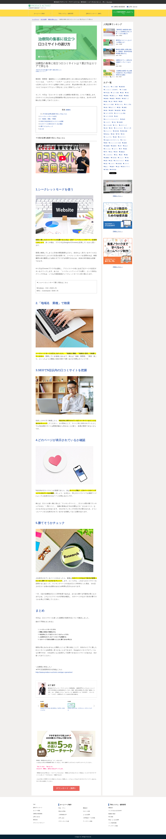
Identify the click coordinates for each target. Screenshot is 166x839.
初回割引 (114, 145)
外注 (111, 151)
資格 (121, 101)
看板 (124, 110)
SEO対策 (119, 163)
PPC (106, 151)
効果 (115, 137)
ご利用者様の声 (63, 814)
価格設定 (122, 151)
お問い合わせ (133, 6)
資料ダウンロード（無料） (94, 13)
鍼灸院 (112, 98)
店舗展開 (107, 145)
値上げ (126, 145)
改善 (106, 160)
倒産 (106, 110)
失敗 (113, 134)
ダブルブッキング (119, 160)
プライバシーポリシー (39, 822)
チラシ (116, 125)
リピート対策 (115, 92)
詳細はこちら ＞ (118, 196)
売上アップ (112, 107)
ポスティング (123, 125)
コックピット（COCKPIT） (111, 89)
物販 (106, 101)
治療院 (37, 71)
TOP (34, 804)
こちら (110, 2)
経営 (123, 92)
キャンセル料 (108, 125)
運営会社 (35, 819)
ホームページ (108, 131)
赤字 (120, 145)
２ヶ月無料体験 (112, 823)
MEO (116, 151)
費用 (106, 142)
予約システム (120, 104)
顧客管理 (122, 86)
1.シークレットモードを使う (48, 116)
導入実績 (110, 816)
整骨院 (118, 98)
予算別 (106, 169)
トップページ (35, 19)
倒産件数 (118, 110)
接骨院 (106, 95)
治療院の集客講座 (119, 6)
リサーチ (126, 163)
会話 (118, 166)
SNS (123, 134)
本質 (106, 163)
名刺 (106, 107)
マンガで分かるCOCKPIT (115, 810)
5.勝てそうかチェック (46, 126)
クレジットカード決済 (115, 142)
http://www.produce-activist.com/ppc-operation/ (54, 672)
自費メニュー (114, 95)
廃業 (128, 160)
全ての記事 (43, 19)
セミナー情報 (36, 810)
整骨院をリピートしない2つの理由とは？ (123, 41)
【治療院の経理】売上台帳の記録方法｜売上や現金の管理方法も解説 (124, 73)
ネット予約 (128, 104)
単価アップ (126, 98)
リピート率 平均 (109, 113)
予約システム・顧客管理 (65, 13)
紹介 (121, 154)
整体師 (106, 98)
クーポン (124, 140)
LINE (106, 128)
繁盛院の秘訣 (111, 813)
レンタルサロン (109, 154)
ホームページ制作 (39, 13)
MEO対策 (116, 131)
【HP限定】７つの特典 (89, 818)
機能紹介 (85, 808)
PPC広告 (107, 92)
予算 (118, 134)
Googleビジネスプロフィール (112, 140)
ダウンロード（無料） (66, 788)
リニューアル (108, 137)
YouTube (114, 157)
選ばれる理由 (62, 811)
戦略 (126, 154)
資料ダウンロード (37, 807)
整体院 (127, 95)
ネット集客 (115, 86)
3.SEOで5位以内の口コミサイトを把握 (51, 121)
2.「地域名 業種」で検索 (48, 119)
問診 (119, 107)
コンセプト (107, 122)
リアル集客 (124, 89)
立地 (114, 122)
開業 (121, 95)
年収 (128, 92)
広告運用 (120, 122)
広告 (111, 160)
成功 (117, 116)
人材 (111, 101)
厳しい (106, 166)
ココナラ (112, 163)
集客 (126, 148)
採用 (116, 101)
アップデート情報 (87, 821)
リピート (115, 148)
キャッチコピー (119, 128)
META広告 (113, 169)
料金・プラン (62, 808)
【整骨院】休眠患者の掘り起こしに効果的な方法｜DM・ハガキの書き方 (124, 31)
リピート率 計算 (109, 116)
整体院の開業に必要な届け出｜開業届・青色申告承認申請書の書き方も (124, 51)
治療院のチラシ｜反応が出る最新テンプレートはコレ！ (124, 62)
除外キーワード (126, 166)
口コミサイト (43, 71)
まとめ (42, 129)
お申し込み (61, 818)
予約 (127, 157)
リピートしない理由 (120, 113)
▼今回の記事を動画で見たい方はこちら (55, 114)
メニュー (121, 157)
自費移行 (107, 157)
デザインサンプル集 (64, 821)
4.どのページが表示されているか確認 (51, 124)
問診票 (123, 119)
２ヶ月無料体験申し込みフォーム (123, 12)
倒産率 (111, 110)
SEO (111, 128)
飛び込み (107, 134)
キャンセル (107, 148)
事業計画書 (124, 131)
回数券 (125, 142)
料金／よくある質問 (113, 819)
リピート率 (128, 128)
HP (121, 148)
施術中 (112, 166)
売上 (116, 154)
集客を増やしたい (52, 19)
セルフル (107, 86)
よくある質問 (86, 814)
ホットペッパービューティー (112, 119)
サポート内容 (86, 811)
